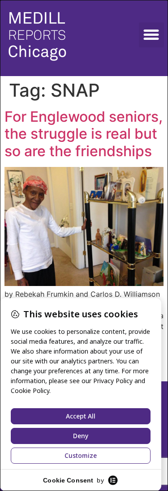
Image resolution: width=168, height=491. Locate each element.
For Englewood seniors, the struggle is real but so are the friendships (83, 134)
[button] (151, 34)
